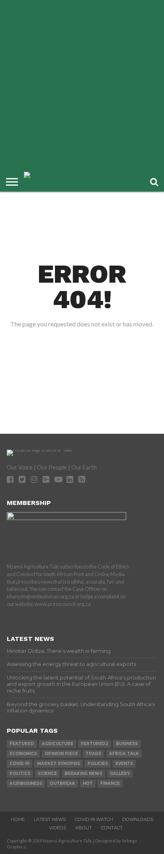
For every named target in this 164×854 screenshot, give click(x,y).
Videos (57, 828)
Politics (20, 773)
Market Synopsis (58, 763)
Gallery (120, 773)
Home (18, 819)
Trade (94, 753)
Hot (88, 783)
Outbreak (62, 783)
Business (127, 743)
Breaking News (83, 773)
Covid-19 (19, 763)
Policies (98, 763)
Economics (23, 753)
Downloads (137, 819)
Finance (110, 783)
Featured (22, 743)
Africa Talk (124, 753)
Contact (112, 828)
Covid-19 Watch (94, 819)
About (83, 828)
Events (124, 763)
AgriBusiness (26, 783)
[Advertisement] (82, 86)
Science (47, 773)
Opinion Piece (61, 753)
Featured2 (94, 743)
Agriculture (57, 743)
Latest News (50, 819)
